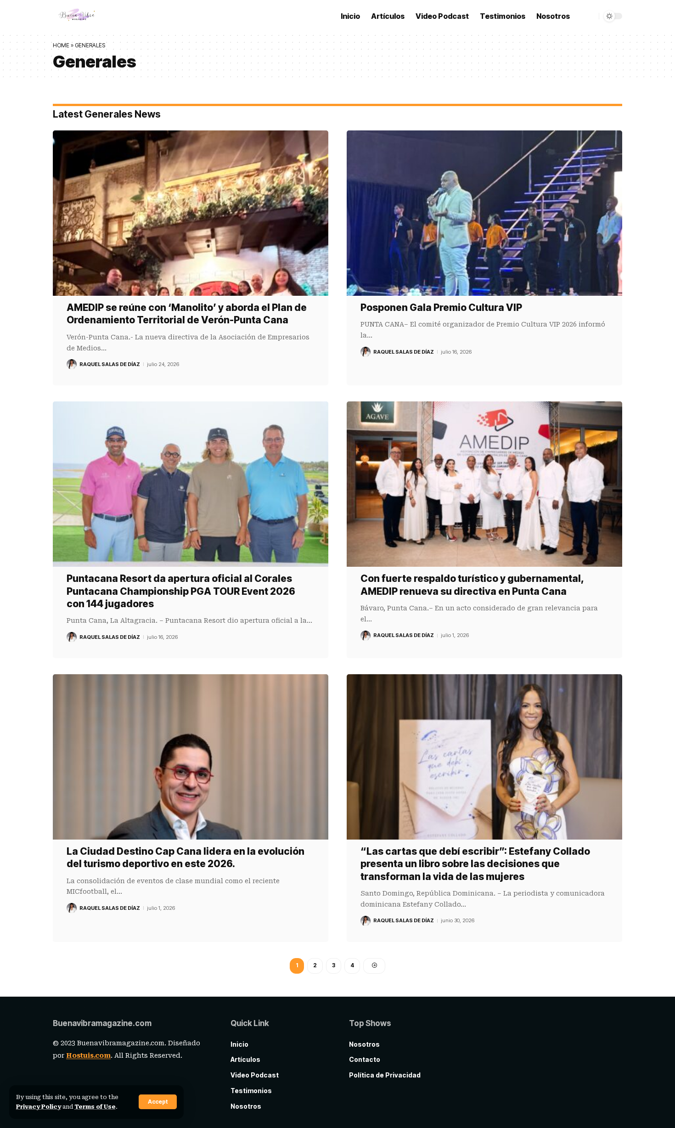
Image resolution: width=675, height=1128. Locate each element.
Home (61, 45)
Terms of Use (95, 1106)
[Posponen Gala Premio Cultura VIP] (484, 213)
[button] (158, 1101)
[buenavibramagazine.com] (77, 16)
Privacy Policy (38, 1106)
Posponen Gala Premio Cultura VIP (441, 307)
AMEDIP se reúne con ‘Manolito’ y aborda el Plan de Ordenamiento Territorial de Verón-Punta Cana (187, 314)
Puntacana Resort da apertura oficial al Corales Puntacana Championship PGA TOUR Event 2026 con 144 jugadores (181, 591)
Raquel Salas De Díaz (109, 364)
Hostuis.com (88, 1055)
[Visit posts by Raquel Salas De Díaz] (72, 364)
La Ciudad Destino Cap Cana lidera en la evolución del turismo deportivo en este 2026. (185, 857)
